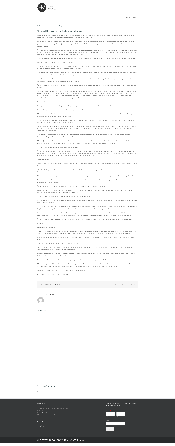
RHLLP (40, 274)
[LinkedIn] (43, 426)
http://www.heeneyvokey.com (50, 415)
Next (134, 18)
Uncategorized (58, 274)
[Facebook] (38, 426)
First (107, 416)
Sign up (110, 429)
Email (108, 420)
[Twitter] (41, 426)
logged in (48, 392)
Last (117, 416)
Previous (129, 18)
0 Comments (65, 274)
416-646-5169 (46, 413)
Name (108, 411)
